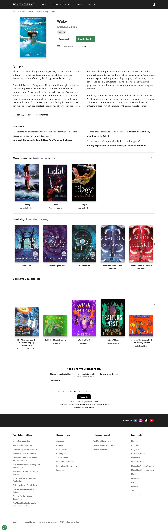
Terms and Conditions (48, 522)
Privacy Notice (29, 522)
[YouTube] (152, 420)
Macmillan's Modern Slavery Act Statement (26, 472)
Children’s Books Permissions (25, 485)
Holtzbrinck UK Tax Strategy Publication (24, 479)
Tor (132, 490)
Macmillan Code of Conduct (24, 453)
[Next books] (154, 244)
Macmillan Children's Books (142, 466)
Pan (132, 482)
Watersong (39, 158)
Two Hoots (135, 495)
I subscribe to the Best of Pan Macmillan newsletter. (71, 392)
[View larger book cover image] (33, 37)
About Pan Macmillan (21, 441)
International (101, 435)
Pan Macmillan (22, 435)
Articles (79, 4)
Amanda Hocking (42, 11)
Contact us (60, 441)
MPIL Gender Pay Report (23, 445)
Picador (134, 486)
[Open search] (153, 4)
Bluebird (134, 441)
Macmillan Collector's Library (143, 470)
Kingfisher (135, 449)
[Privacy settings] (4, 527)
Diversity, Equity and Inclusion (25, 449)
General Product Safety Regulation (22, 497)
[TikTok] (146, 420)
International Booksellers (66, 466)
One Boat (135, 478)
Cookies (16, 522)
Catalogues (61, 453)
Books (44, 4)
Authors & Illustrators (61, 4)
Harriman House (138, 453)
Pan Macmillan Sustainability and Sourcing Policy (26, 465)
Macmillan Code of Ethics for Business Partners (25, 459)
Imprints (136, 435)
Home (14, 11)
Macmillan (135, 457)
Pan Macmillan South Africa (104, 445)
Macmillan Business (139, 462)
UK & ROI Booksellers (65, 462)
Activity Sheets (62, 457)
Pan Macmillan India (101, 449)
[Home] (23, 4)
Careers (59, 445)
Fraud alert (60, 470)
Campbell (135, 445)
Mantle (134, 474)
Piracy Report (62, 449)
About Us (91, 4)
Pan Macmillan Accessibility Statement (24, 490)
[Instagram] (141, 420)
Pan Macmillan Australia (103, 441)
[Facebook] (135, 420)
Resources (63, 435)
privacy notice (68, 404)
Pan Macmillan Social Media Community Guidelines (24, 504)
